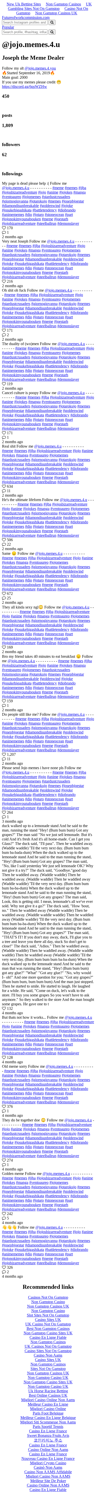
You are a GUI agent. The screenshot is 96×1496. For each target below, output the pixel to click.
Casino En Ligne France (48, 1431)
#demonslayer (68, 223)
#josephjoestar (73, 201)
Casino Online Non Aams (48, 1449)
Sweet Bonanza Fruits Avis (48, 1435)
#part (69, 214)
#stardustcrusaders (56, 197)
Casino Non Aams (48, 1355)
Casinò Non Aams (48, 1467)
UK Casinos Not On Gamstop (48, 1346)
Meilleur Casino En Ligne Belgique (48, 1418)
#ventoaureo (11, 197)
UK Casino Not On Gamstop (48, 1324)
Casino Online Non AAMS (48, 1485)
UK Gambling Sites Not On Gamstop (50, 6)
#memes (71, 188)
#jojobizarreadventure (19, 223)
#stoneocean (54, 214)
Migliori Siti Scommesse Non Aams (48, 1422)
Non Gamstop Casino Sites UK (48, 1333)
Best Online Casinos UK (48, 1395)
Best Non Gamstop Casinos (48, 1328)
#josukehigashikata (17, 210)
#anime (52, 192)
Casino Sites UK (48, 1320)
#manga (79, 192)
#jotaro (38, 214)
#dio (28, 214)
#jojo (42, 192)
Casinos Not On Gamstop (48, 1297)
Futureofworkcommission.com (25, 17)
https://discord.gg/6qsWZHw (24, 86)
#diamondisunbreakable (20, 205)
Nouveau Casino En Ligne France (48, 1458)
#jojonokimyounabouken (21, 219)
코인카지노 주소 (48, 1440)
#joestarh (61, 219)
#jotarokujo (38, 201)
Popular (8, 27)
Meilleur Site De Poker (48, 1481)
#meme (58, 188)
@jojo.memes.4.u (15, 188)
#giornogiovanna (15, 201)
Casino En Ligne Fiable (48, 1337)
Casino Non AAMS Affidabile (48, 1472)
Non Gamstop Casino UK (48, 1377)
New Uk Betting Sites (24, 4)
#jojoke (67, 205)
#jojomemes (31, 197)
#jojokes (65, 192)
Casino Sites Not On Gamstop (48, 1351)
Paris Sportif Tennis (48, 1426)
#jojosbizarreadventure (19, 192)
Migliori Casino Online (48, 1409)
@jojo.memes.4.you (40, 68)
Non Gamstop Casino (48, 1302)
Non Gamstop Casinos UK (56, 13)
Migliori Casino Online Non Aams (48, 1400)
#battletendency (44, 210)
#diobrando (67, 210)
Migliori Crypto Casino (48, 1463)
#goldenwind (50, 205)
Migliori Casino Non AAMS (48, 1476)
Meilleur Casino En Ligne (48, 1404)
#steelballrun (46, 223)
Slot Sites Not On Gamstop (48, 1315)
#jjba (82, 188)
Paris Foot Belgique (48, 1413)
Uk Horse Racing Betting (48, 1391)
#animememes (13, 214)
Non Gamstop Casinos (63, 4)
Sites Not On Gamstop (48, 1369)
